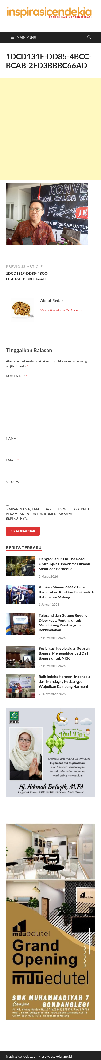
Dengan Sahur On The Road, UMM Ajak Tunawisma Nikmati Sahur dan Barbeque (64, 563)
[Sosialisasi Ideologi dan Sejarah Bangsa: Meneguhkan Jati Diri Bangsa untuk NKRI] (20, 648)
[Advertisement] (50, 129)
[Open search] (89, 37)
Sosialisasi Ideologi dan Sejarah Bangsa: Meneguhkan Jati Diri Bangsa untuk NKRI (64, 653)
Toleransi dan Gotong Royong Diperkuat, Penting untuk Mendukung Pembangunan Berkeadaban (63, 622)
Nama (12, 438)
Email (12, 460)
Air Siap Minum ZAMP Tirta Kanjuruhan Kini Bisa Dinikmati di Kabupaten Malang (66, 592)
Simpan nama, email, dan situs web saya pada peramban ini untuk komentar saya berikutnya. (48, 513)
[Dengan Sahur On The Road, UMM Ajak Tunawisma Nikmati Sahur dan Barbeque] (20, 559)
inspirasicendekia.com (22, 1056)
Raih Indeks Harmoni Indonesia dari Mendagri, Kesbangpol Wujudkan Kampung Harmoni (64, 681)
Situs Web (15, 482)
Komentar (16, 376)
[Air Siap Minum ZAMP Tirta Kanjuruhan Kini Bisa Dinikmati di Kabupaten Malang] (20, 587)
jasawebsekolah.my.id (56, 1056)
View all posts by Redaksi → (61, 310)
